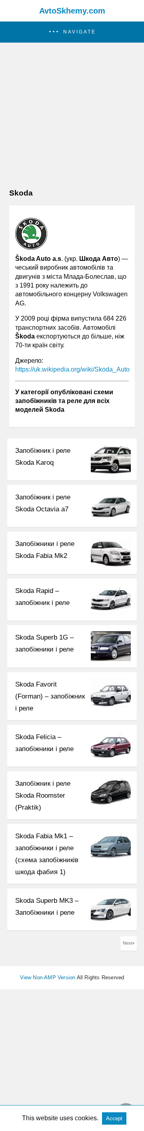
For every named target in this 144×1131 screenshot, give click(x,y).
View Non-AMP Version (48, 977)
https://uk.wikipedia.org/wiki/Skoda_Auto (72, 369)
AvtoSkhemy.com (72, 10)
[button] (72, 32)
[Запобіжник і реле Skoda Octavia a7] (111, 518)
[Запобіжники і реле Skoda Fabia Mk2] (111, 565)
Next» (128, 943)
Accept (114, 1118)
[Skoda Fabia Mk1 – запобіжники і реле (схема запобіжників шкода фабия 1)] (111, 857)
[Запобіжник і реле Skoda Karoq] (111, 472)
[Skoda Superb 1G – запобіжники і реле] (111, 659)
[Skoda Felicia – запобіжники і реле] (111, 758)
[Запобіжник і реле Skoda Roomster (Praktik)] (111, 805)
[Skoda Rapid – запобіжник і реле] (111, 612)
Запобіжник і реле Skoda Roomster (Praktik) (42, 795)
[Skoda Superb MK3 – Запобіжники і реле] (111, 922)
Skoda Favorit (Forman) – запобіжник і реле (50, 696)
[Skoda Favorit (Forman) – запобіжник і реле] (111, 705)
